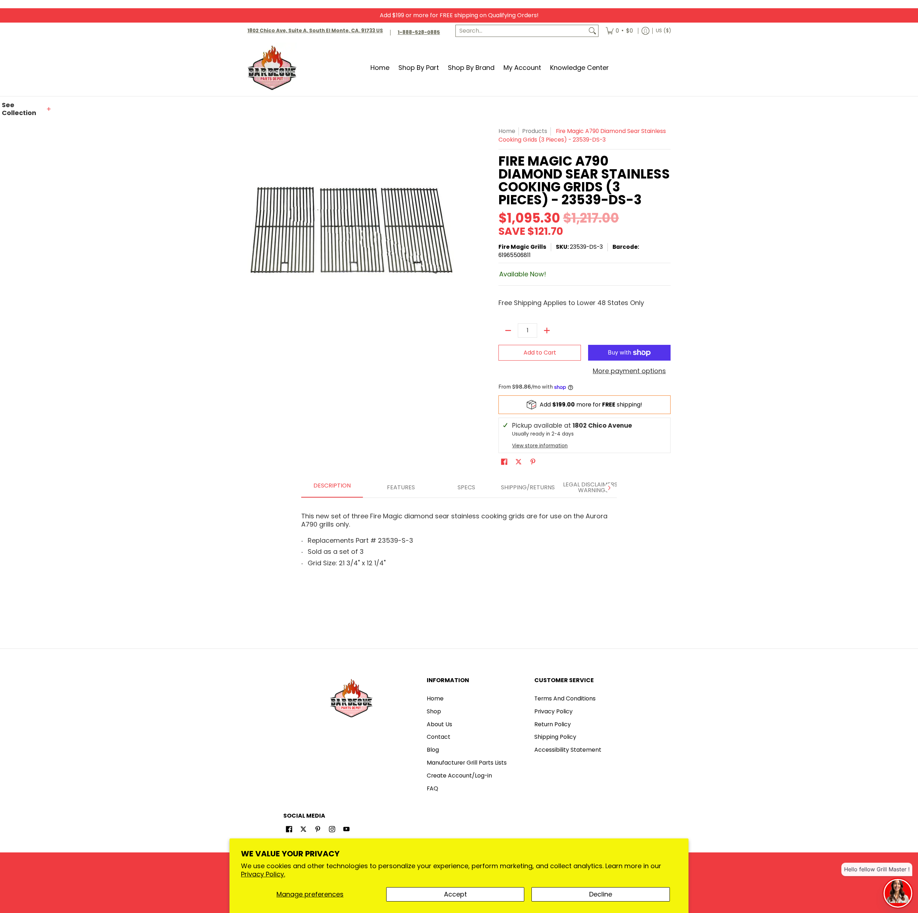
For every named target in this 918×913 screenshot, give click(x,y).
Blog (433, 750)
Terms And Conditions (565, 698)
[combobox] (521, 31)
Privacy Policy (553, 711)
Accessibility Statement (567, 750)
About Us (439, 724)
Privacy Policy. (263, 874)
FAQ (432, 788)
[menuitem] (619, 31)
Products (534, 131)
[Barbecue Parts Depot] (274, 67)
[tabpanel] (459, 537)
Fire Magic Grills (522, 247)
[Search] (592, 31)
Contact (438, 737)
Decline (600, 894)
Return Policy (552, 724)
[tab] (332, 488)
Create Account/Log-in (459, 775)
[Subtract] (508, 330)
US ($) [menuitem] (663, 30)
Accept (455, 894)
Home (506, 131)
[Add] (547, 330)
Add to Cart (540, 352)
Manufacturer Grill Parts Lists (467, 763)
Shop (434, 711)
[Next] (609, 488)
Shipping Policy (555, 737)
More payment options (629, 371)
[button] (27, 109)
